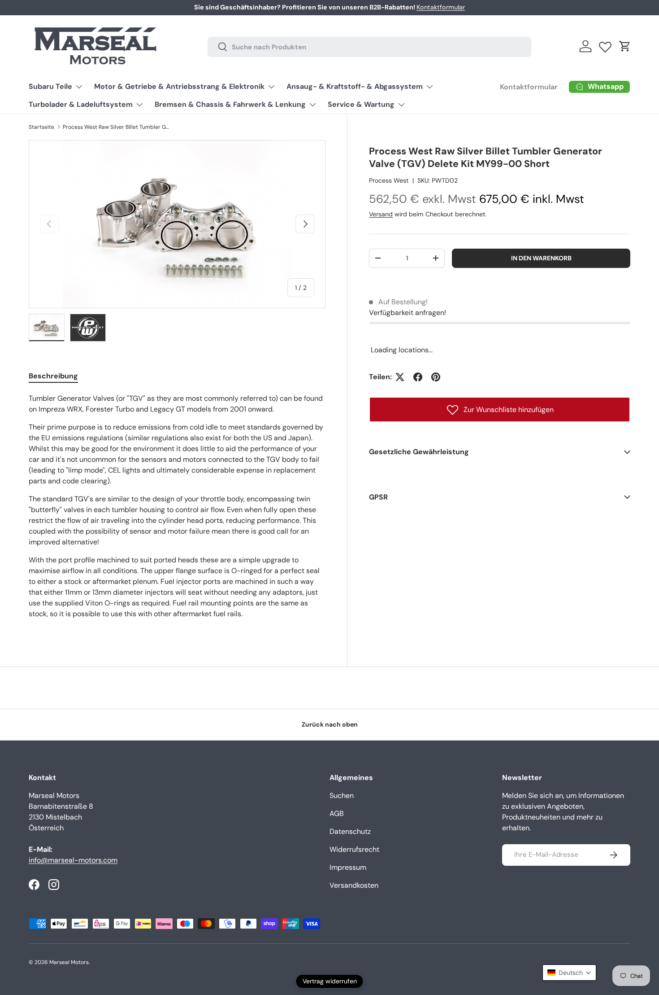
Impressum (348, 867)
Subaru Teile (50, 86)
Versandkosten (354, 885)
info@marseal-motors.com (73, 860)
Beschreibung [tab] (53, 376)
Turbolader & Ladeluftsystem (81, 104)
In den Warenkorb (541, 258)
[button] (625, 46)
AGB (337, 813)
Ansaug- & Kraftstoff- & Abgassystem (354, 86)
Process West (389, 180)
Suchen (342, 795)
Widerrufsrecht (354, 849)
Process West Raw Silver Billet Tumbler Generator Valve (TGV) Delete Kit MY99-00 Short (116, 127)
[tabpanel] (177, 510)
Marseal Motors (69, 962)
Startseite (41, 127)
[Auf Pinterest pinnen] (436, 377)
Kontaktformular (440, 7)
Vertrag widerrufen (330, 981)
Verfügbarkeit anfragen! (407, 312)
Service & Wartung (361, 104)
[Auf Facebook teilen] (418, 377)
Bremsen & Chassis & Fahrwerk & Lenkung (230, 104)
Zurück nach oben (330, 724)
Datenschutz (350, 831)
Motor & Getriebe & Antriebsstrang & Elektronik (179, 86)
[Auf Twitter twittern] (400, 377)
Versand (381, 214)
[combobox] (369, 46)
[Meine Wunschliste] (605, 45)
